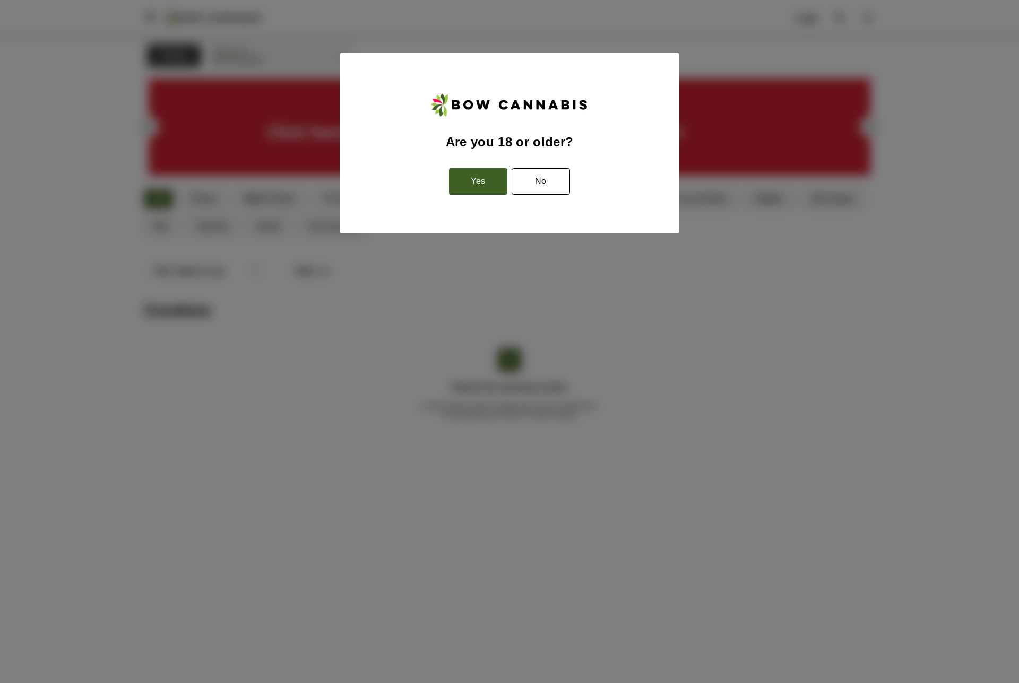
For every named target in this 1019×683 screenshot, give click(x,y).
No (540, 181)
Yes (478, 181)
